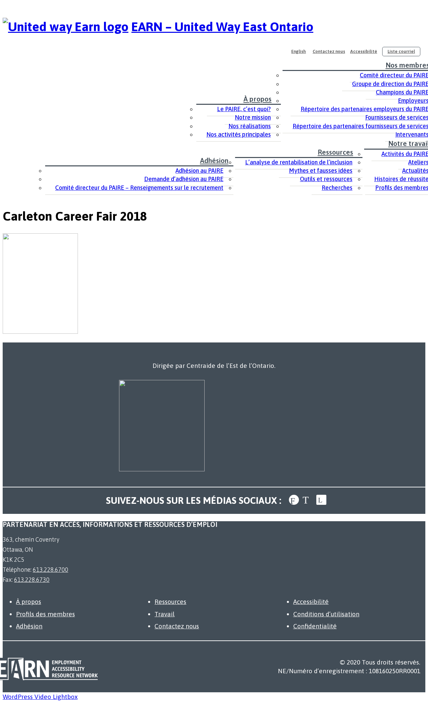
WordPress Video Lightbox (40, 696)
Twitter (307, 500)
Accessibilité (363, 51)
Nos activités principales (238, 134)
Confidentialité (315, 626)
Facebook (294, 500)
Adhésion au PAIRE (199, 170)
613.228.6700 (50, 569)
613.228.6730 (31, 579)
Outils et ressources (326, 178)
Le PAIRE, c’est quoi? (244, 108)
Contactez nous (329, 51)
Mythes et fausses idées (320, 170)
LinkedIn (321, 500)
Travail (164, 614)
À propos (257, 99)
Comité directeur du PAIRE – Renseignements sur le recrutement (139, 187)
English (298, 51)
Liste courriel (401, 51)
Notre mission (253, 117)
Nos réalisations (249, 126)
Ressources (335, 152)
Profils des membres (45, 614)
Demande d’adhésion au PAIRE (183, 178)
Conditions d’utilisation (326, 614)
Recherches (337, 187)
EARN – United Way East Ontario (222, 26)
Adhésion (214, 160)
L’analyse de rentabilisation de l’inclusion (298, 162)
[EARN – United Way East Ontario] (65, 26)
